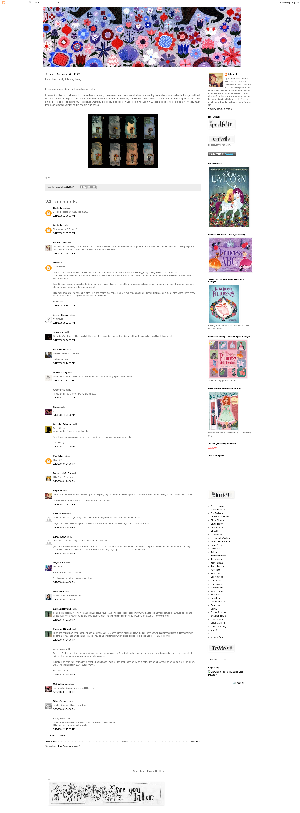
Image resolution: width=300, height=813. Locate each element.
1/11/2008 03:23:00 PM (64, 380)
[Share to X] (88, 187)
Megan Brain (217, 591)
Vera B (214, 630)
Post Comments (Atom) (69, 746)
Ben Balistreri (217, 513)
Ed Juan (215, 531)
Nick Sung (215, 598)
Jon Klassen (216, 559)
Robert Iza (215, 605)
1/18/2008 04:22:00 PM (64, 620)
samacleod (58, 332)
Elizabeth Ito (216, 534)
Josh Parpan (217, 563)
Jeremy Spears (60, 315)
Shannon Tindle (218, 616)
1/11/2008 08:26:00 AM (64, 340)
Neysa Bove (216, 594)
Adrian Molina (60, 349)
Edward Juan (59, 514)
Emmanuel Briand (62, 609)
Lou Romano (217, 584)
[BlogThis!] (85, 187)
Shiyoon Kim (217, 619)
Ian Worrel (215, 548)
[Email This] (81, 187)
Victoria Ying (217, 637)
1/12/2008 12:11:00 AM (64, 397)
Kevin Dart (216, 573)
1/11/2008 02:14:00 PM (64, 363)
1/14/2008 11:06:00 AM (64, 504)
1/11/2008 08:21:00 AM (64, 323)
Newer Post (51, 741)
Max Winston (217, 587)
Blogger (162, 771)
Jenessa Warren (218, 556)
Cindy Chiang (217, 520)
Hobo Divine (217, 545)
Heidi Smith (58, 591)
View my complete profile (220, 109)
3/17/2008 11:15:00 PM (64, 729)
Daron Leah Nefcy (62, 473)
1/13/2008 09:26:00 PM (64, 481)
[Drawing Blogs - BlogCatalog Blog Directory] (230, 675)
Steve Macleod (218, 623)
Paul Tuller (58, 456)
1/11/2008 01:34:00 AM (64, 253)
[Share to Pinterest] (95, 187)
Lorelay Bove (217, 580)
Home (124, 741)
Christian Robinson (62, 424)
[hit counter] (239, 683)
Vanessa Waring (218, 626)
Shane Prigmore (218, 612)
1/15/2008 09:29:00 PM (64, 553)
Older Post (195, 741)
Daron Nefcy (217, 524)
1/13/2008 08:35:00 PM (64, 464)
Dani (55, 263)
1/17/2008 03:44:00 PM (64, 582)
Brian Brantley (60, 372)
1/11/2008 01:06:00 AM (64, 216)
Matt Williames (60, 684)
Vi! (212, 633)
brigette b (57, 490)
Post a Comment (57, 735)
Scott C (214, 609)
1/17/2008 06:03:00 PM (64, 599)
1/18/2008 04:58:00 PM (64, 640)
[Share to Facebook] (91, 187)
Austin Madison (218, 510)
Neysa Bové (59, 562)
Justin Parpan (217, 566)
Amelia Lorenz (60, 242)
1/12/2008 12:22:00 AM (64, 415)
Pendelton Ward (218, 602)
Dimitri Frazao (217, 527)
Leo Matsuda (217, 577)
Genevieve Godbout (220, 541)
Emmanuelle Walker (220, 538)
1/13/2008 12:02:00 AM (64, 447)
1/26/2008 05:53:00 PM (64, 709)
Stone (56, 407)
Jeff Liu (214, 552)
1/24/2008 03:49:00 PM (64, 674)
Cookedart (58, 208)
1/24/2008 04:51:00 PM (64, 692)
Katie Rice (215, 570)
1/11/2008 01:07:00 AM (64, 233)
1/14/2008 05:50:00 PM (64, 527)
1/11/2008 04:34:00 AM (64, 305)
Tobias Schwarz (61, 701)
